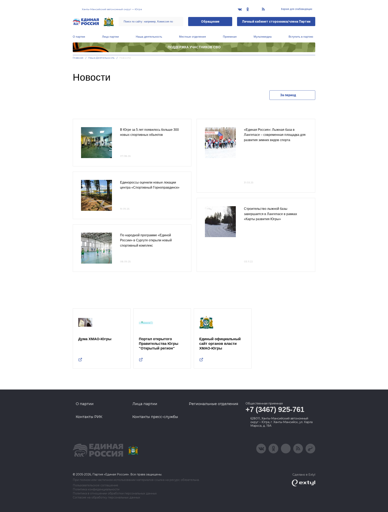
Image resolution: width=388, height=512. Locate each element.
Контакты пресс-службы (155, 417)
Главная (78, 57)
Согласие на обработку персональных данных (106, 497)
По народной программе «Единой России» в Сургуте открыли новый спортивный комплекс (146, 240)
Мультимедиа (263, 36)
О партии (79, 36)
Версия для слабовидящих (296, 9)
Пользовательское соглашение (95, 485)
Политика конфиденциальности (96, 489)
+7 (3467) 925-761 (275, 409)
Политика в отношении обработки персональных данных (115, 493)
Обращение (210, 21)
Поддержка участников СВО (194, 47)
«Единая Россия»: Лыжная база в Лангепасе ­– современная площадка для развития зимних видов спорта (275, 135)
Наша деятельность (149, 36)
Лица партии (110, 36)
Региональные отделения (213, 404)
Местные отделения (192, 36)
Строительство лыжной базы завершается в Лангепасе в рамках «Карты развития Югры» (270, 214)
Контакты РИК (89, 417)
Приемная (230, 36)
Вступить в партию (301, 36)
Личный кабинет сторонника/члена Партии (276, 21)
